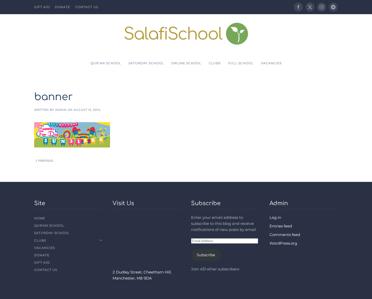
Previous (45, 160)
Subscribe (206, 254)
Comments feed (285, 234)
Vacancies (271, 63)
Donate (62, 7)
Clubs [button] (215, 63)
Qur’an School (106, 63)
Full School (240, 63)
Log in (275, 217)
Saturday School (146, 63)
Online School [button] (186, 63)
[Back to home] (186, 33)
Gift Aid (42, 7)
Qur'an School (49, 225)
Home (39, 218)
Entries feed (281, 226)
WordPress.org (283, 243)
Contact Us (86, 7)
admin (61, 110)
